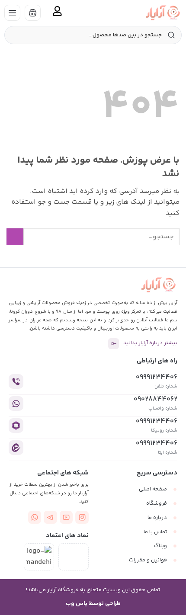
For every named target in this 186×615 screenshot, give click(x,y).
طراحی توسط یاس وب (93, 604)
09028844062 (155, 399)
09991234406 (156, 377)
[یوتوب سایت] (66, 517)
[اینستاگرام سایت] (82, 517)
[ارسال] (14, 236)
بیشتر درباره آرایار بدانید (150, 343)
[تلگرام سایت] (50, 517)
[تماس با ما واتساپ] (35, 517)
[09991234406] (16, 381)
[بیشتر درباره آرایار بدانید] (113, 343)
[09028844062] (16, 403)
